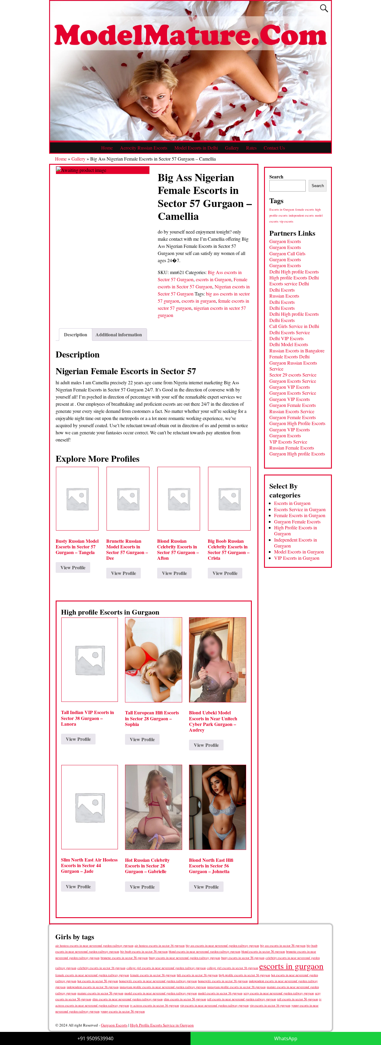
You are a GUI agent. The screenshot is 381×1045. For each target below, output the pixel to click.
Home (107, 147)
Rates (251, 147)
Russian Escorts (284, 296)
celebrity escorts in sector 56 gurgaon (101, 968)
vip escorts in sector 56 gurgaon (270, 1005)
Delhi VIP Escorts (286, 338)
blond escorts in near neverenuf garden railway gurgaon (204, 951)
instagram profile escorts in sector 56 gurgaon (236, 987)
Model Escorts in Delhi (196, 147)
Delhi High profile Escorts (294, 271)
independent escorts (301, 215)
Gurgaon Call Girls (287, 253)
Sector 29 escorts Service (292, 374)
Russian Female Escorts (291, 447)
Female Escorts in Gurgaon (299, 515)
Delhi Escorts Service (289, 332)
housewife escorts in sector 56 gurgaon (223, 981)
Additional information (119, 334)
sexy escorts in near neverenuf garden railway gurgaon (278, 993)
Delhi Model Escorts (288, 344)
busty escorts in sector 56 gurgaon (242, 957)
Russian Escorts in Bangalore (296, 350)
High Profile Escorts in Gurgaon (295, 530)
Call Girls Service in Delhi (294, 326)
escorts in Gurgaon (213, 279)
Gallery (232, 147)
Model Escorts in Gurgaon (299, 551)
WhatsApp (285, 1038)
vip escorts (286, 221)
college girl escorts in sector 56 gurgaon (232, 968)
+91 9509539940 (95, 1038)
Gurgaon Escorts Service (292, 381)
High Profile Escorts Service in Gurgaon (162, 1025)
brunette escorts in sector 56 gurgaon (124, 957)
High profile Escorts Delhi (294, 277)
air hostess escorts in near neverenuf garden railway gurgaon (94, 945)
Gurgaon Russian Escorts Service (293, 366)
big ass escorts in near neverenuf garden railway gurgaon (222, 945)
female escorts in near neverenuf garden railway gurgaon (92, 975)
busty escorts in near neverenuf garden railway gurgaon (184, 957)
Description (75, 334)
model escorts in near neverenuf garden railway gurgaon (160, 993)
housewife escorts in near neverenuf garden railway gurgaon (158, 981)
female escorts (304, 209)
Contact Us (274, 147)
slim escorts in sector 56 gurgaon (185, 999)
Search (276, 176)
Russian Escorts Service (291, 411)
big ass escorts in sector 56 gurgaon (282, 945)
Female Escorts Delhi (289, 356)
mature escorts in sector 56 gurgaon (100, 993)
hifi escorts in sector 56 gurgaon (197, 975)
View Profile (72, 567)
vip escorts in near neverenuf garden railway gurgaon (214, 1005)
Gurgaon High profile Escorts (297, 453)
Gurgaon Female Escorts (292, 405)
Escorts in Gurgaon (281, 209)
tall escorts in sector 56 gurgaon (297, 999)
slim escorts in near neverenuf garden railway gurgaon (127, 999)
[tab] (75, 334)
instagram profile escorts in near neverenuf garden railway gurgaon (163, 987)
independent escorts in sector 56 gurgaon (92, 987)
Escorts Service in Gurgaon (300, 509)
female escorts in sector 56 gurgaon (153, 975)
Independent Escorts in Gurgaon (295, 543)
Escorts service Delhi (289, 283)
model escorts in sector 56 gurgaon (220, 993)
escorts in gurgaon (199, 301)
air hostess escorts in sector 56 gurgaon (160, 945)
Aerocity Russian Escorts (143, 147)
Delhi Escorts (282, 290)
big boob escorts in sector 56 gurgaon (144, 951)
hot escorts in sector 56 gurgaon (97, 981)
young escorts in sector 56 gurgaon (123, 1011)
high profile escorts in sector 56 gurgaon (244, 975)
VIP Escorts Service (288, 441)
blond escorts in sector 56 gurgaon (263, 951)
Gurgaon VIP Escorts (289, 387)
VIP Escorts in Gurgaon (296, 558)
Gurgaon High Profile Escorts (297, 423)
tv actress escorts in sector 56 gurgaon (154, 1005)
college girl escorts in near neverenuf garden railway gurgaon (166, 968)
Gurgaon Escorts (285, 241)
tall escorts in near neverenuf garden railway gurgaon (241, 999)
